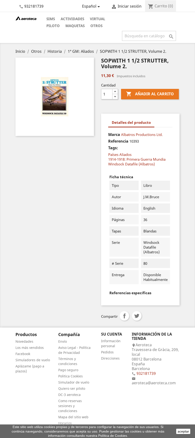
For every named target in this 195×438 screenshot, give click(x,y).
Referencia (118, 141)
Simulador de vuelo (73, 382)
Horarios (65, 423)
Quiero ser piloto (71, 388)
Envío (62, 341)
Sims (50, 18)
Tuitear (136, 316)
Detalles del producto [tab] (131, 122)
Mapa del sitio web (73, 417)
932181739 (34, 6)
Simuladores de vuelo (32, 360)
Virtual (97, 18)
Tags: (113, 147)
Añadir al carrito (150, 94)
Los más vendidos (29, 347)
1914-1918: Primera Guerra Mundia (137, 159)
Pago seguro (68, 370)
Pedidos (107, 352)
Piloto (53, 25)
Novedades (24, 341)
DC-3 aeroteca (69, 394)
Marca (114, 134)
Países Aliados (120, 154)
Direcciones (110, 358)
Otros (96, 25)
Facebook (22, 353)
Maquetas (75, 25)
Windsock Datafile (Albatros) (131, 164)
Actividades (72, 18)
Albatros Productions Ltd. (142, 134)
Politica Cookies (70, 376)
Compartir (124, 316)
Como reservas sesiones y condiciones (70, 406)
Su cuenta (111, 334)
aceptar (183, 431)
